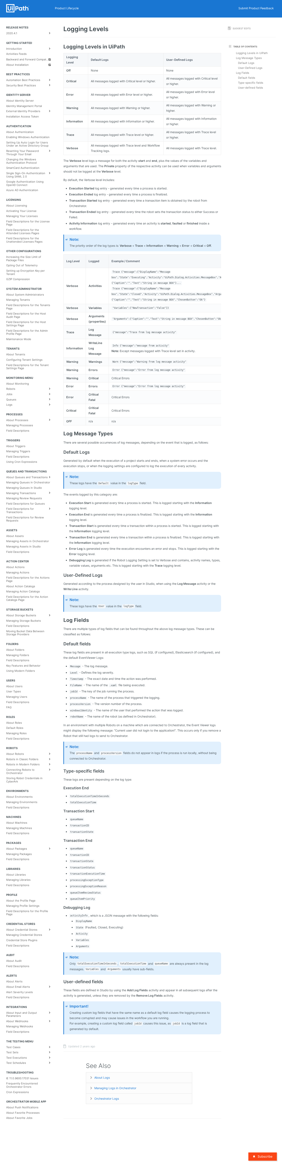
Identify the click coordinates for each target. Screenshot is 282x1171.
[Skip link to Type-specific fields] (62, 771)
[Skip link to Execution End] (62, 788)
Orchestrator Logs (106, 1098)
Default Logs (246, 63)
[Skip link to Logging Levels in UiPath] (62, 46)
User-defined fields (250, 87)
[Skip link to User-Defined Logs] (62, 575)
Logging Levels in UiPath (252, 53)
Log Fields (242, 72)
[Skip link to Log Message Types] (62, 433)
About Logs (102, 1077)
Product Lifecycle (67, 8)
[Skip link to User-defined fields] (62, 981)
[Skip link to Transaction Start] (62, 811)
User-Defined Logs (250, 67)
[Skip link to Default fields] (62, 643)
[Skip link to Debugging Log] (62, 907)
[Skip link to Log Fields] (62, 620)
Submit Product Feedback (256, 8)
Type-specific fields (250, 82)
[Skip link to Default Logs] (62, 452)
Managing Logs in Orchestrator (115, 1088)
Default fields (246, 77)
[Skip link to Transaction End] (62, 840)
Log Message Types (249, 58)
